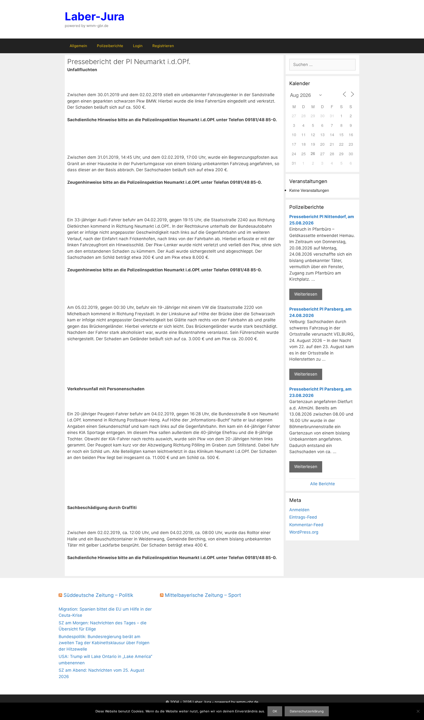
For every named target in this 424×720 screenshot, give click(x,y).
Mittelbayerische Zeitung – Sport (203, 595)
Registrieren (163, 45)
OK (275, 711)
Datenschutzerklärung (307, 711)
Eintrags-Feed (303, 517)
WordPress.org (303, 532)
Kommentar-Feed (306, 524)
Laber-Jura (94, 16)
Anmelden (299, 509)
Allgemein (78, 45)
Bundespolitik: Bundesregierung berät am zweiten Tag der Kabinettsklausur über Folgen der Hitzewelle (104, 643)
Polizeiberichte (110, 45)
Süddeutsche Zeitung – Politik (98, 595)
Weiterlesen (305, 294)
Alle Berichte (322, 483)
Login (138, 45)
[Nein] (417, 711)
